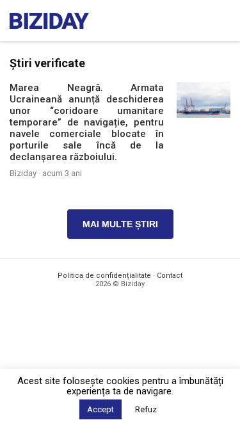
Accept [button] (100, 409)
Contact (169, 275)
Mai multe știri (120, 224)
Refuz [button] (146, 409)
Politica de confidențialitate (104, 275)
